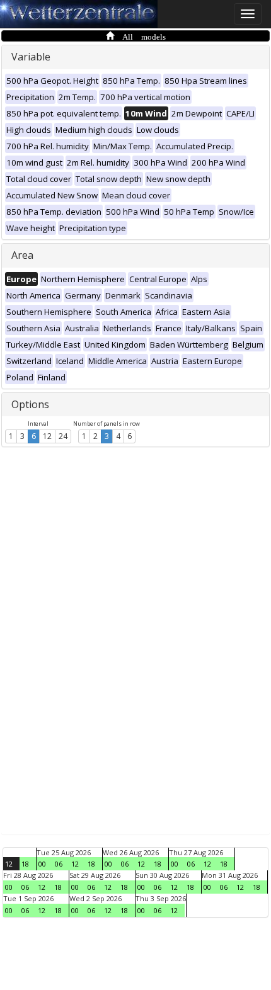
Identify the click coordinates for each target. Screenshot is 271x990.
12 (47, 436)
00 (42, 863)
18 (25, 863)
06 (58, 863)
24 (63, 436)
